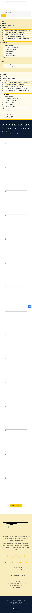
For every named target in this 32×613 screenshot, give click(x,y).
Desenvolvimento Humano (7, 25)
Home (2, 21)
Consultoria (4, 42)
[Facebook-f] (9, 556)
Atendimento (4, 59)
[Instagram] (14, 556)
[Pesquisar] (3, 15)
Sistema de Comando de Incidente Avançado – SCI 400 (16, 39)
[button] (16, 70)
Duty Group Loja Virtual (10, 66)
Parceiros (3, 57)
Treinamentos (4, 27)
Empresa (3, 23)
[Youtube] (18, 556)
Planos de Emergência (10, 55)
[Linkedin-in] (23, 556)
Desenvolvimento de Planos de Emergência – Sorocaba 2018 (17, 133)
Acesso (3, 61)
